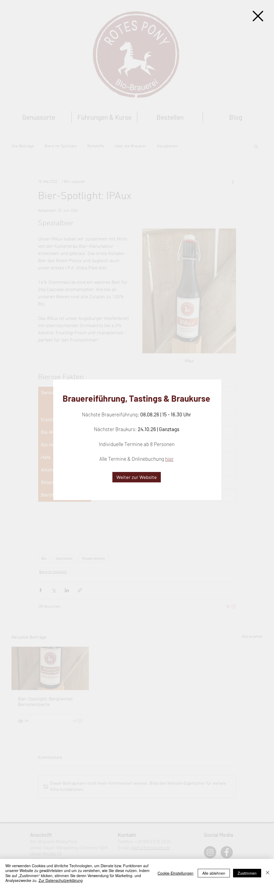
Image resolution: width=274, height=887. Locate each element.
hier (169, 459)
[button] (258, 16)
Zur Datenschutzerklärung (61, 880)
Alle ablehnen (213, 873)
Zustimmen (247, 873)
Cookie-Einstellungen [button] (175, 873)
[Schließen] (267, 873)
